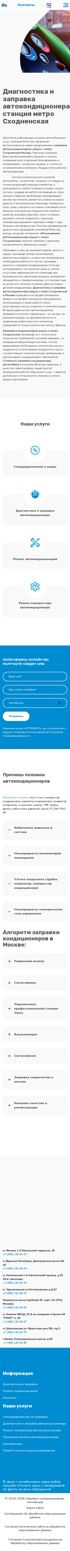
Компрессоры (12, 1444)
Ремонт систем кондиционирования (29, 1451)
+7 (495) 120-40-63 (15, 1307)
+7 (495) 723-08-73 (15, 1293)
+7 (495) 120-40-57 (15, 1322)
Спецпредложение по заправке (25, 1417)
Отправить (16, 716)
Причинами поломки (15, 797)
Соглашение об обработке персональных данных (35, 1515)
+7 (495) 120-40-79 (15, 1332)
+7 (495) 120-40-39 (15, 1268)
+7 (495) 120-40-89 (15, 1343)
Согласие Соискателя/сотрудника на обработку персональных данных (35, 1541)
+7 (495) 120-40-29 (15, 1283)
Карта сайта (35, 1508)
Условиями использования (29, 732)
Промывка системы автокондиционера (31, 1437)
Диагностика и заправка (20, 1384)
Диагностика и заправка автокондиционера (34, 1424)
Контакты (26, 5)
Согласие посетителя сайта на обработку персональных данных (35, 1528)
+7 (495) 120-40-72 (15, 1254)
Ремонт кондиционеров (20, 1391)
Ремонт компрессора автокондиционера (32, 1430)
